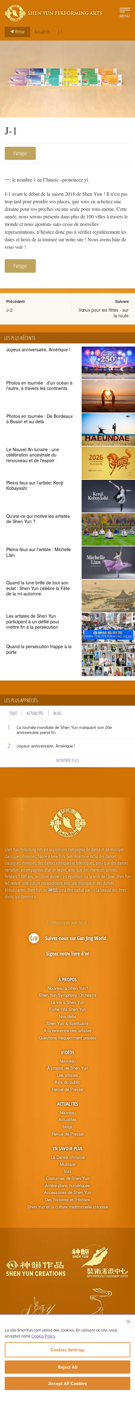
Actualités (42, 31)
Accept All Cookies (67, 1383)
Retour (19, 31)
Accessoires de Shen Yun (67, 1192)
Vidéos (67, 1052)
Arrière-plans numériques (67, 1185)
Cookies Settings (68, 1350)
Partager (20, 153)
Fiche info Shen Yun (67, 1009)
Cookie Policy (43, 1336)
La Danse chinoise (67, 1157)
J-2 (9, 310)
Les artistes (67, 1075)
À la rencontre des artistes (68, 1030)
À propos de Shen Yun (67, 1068)
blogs (68, 1127)
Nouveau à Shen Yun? (67, 988)
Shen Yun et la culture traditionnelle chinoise (67, 1207)
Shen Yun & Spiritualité (67, 1023)
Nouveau (68, 1061)
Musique (67, 1164)
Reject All (68, 1367)
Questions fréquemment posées (68, 1038)
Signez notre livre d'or (67, 953)
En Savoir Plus (67, 1148)
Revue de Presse (67, 1089)
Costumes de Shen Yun (67, 1178)
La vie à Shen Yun (67, 1002)
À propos (67, 979)
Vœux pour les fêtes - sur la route (103, 313)
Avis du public (67, 1082)
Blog (57, 713)
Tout (13, 713)
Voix (68, 1171)
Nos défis (67, 1016)
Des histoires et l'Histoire (67, 1199)
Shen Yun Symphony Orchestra (67, 995)
